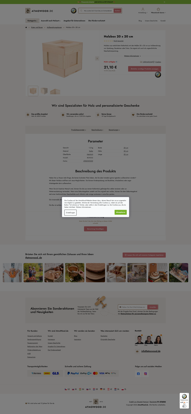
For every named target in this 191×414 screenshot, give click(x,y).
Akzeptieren (120, 212)
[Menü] (188, 394)
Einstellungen (70, 212)
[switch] (184, 406)
